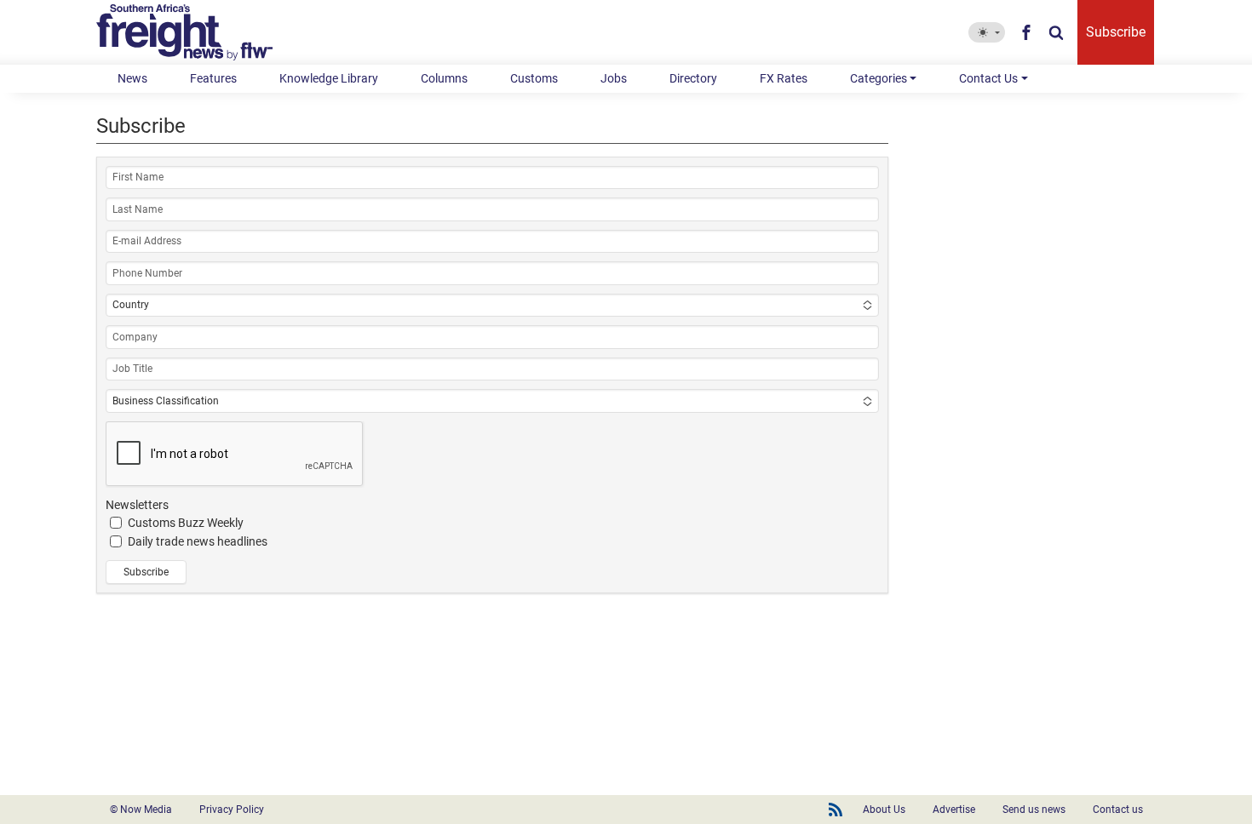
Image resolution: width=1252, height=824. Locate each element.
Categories (878, 78)
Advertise (954, 809)
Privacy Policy (231, 809)
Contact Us (988, 78)
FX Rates (783, 78)
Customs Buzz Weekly (186, 522)
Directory (693, 78)
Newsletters (137, 505)
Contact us (1118, 809)
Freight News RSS (835, 809)
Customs (534, 78)
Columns (444, 78)
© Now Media (141, 809)
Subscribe (1116, 32)
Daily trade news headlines (197, 541)
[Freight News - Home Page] (194, 32)
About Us (884, 809)
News (132, 78)
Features (213, 78)
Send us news (1033, 809)
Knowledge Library (328, 78)
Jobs (613, 78)
